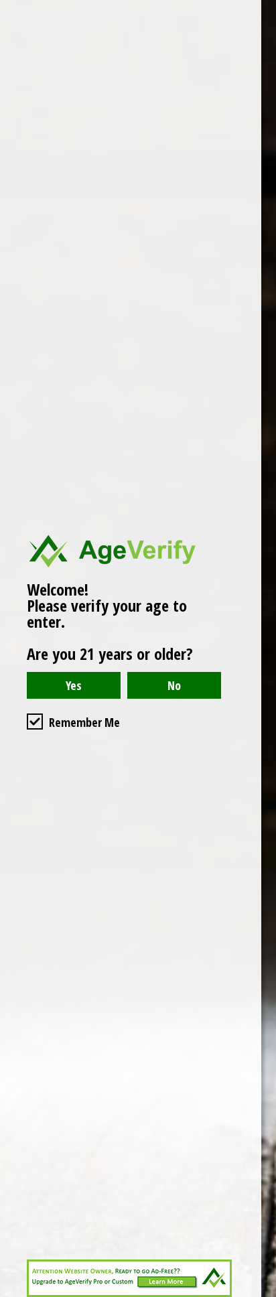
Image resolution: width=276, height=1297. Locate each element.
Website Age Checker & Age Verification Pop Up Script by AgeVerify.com (259, 1293)
